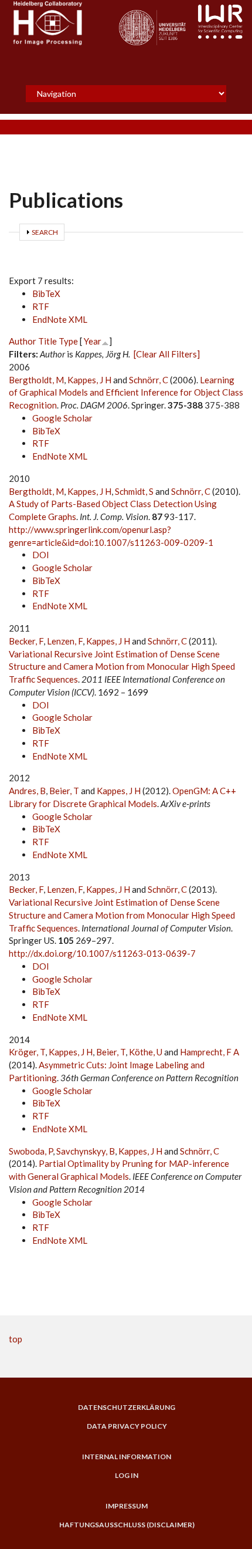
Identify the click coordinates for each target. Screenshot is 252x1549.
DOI (40, 554)
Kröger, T (27, 1052)
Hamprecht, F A (209, 1052)
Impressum (126, 1506)
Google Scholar (62, 418)
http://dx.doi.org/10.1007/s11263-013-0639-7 (102, 953)
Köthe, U (145, 1052)
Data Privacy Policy (127, 1426)
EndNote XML (59, 319)
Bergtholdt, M (36, 379)
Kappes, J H (89, 379)
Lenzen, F (65, 641)
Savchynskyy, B (85, 1151)
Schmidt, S (134, 491)
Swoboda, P (31, 1151)
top (15, 1339)
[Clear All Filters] (167, 354)
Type (68, 341)
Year (92, 341)
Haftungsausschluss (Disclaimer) (127, 1524)
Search (45, 232)
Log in (126, 1475)
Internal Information (126, 1456)
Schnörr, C (148, 379)
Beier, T (64, 790)
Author (22, 341)
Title (47, 341)
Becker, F (26, 641)
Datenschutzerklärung (126, 1407)
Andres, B (27, 790)
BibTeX (46, 293)
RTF (40, 306)
